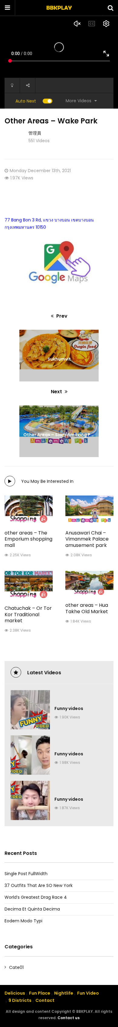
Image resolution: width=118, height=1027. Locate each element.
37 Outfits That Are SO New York (39, 885)
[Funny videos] (30, 709)
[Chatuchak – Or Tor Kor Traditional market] (29, 584)
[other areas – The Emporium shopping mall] (29, 509)
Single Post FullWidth (26, 874)
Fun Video (88, 993)
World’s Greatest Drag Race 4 (36, 897)
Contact (44, 1000)
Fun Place (39, 993)
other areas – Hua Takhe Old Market (86, 608)
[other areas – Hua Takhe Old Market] (89, 583)
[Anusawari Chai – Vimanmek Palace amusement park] (89, 509)
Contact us (68, 1017)
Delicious (15, 993)
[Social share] (27, 85)
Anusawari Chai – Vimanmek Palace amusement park (87, 539)
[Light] (12, 85)
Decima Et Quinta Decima (32, 909)
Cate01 (16, 967)
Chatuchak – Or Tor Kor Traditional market (28, 614)
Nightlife (63, 993)
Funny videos (68, 708)
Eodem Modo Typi (23, 921)
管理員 (34, 133)
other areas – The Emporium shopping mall (28, 539)
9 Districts (19, 1000)
